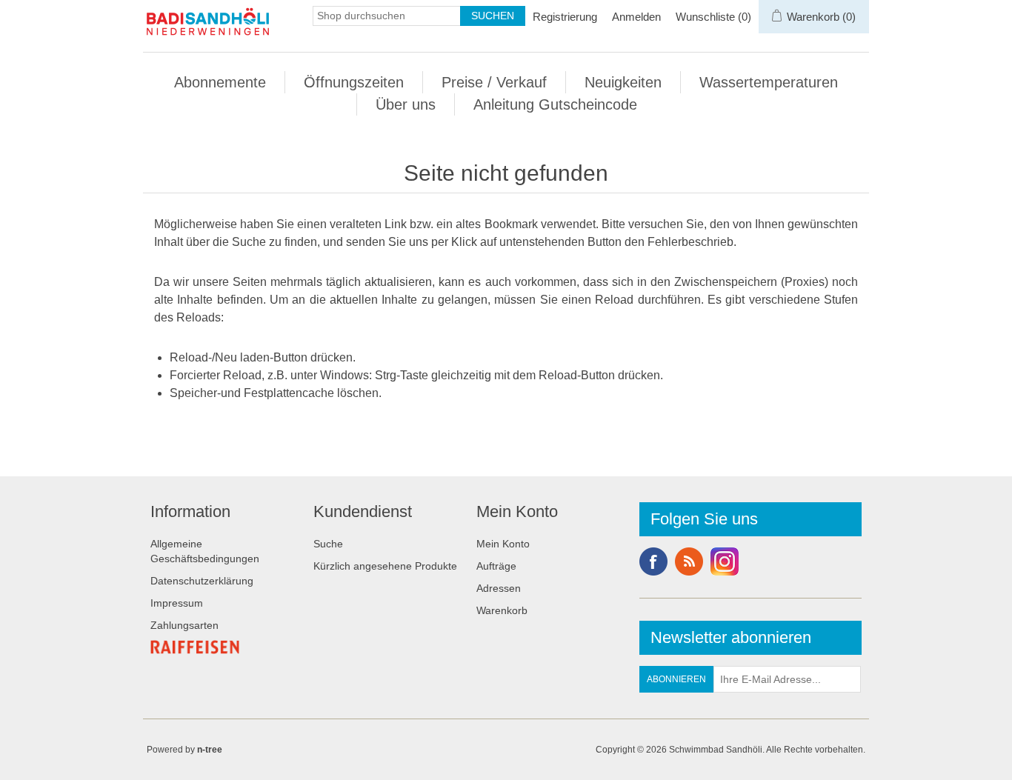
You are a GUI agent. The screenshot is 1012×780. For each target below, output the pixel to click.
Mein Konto (503, 544)
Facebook (653, 561)
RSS (689, 561)
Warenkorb (501, 610)
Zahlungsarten (184, 625)
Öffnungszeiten (354, 82)
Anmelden (636, 16)
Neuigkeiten (623, 82)
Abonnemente (220, 82)
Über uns (406, 104)
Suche (328, 544)
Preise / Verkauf (494, 82)
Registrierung (565, 16)
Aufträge (496, 566)
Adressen (498, 588)
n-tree (209, 749)
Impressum (176, 603)
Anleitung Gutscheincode (555, 104)
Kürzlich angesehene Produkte (385, 566)
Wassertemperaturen (768, 82)
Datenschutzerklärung (201, 581)
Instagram (724, 561)
